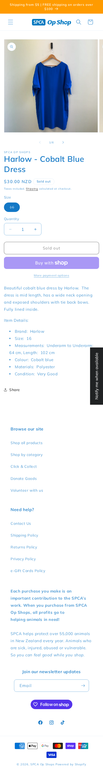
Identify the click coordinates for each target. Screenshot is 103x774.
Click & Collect (24, 466)
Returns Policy (24, 547)
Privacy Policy (23, 559)
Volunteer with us (27, 490)
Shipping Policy (24, 535)
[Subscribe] (83, 685)
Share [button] (14, 389)
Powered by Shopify (70, 764)
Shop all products (27, 442)
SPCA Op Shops (42, 764)
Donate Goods (24, 478)
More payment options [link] (51, 275)
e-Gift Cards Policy (28, 570)
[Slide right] (63, 142)
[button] (10, 22)
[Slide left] (40, 142)
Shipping (32, 188)
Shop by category (27, 454)
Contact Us (21, 523)
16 (15, 208)
